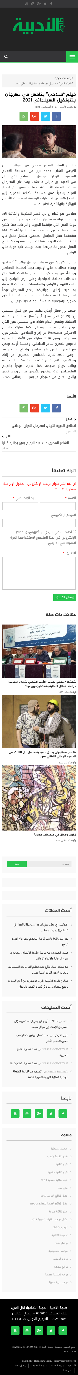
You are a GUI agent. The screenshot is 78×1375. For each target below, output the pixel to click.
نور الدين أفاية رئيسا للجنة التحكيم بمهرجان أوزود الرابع (40, 942)
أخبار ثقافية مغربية (58, 1172)
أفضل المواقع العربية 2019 (54, 1196)
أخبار (59, 78)
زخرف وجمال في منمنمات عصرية (54, 835)
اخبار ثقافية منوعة (58, 1212)
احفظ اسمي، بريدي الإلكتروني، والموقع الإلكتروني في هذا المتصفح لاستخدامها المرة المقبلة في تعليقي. (43, 537)
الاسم (70, 498)
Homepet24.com (43, 1360)
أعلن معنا (63, 1188)
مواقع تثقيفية (61, 1267)
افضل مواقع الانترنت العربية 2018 (49, 1219)
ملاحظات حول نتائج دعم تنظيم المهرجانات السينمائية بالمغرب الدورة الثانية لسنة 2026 (38, 970)
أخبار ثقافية (62, 1164)
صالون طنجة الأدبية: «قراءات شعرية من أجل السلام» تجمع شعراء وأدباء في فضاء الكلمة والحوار (38, 984)
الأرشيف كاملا (60, 1227)
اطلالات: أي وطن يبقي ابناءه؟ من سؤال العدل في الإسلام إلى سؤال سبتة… (41, 927)
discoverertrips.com (65, 1360)
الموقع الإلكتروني (63, 515)
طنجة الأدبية (66, 107)
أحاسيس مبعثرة (59, 1149)
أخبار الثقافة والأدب (57, 1156)
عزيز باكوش (61, 1035)
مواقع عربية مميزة (58, 1282)
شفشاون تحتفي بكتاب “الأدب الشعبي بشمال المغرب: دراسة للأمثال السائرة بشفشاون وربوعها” (42, 684)
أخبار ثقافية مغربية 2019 (54, 1180)
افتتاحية (72, 1365)
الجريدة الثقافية (60, 1235)
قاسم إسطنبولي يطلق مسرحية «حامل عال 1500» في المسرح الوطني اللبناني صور (42, 754)
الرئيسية (68, 78)
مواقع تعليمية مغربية (56, 1275)
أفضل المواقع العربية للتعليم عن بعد (49, 1204)
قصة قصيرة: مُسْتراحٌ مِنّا (23, 1063)
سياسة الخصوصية (58, 1251)
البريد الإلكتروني (25, 498)
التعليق (69, 553)
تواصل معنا (61, 1243)
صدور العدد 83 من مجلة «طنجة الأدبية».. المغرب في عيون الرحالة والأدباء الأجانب (39, 956)
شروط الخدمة (60, 1259)
